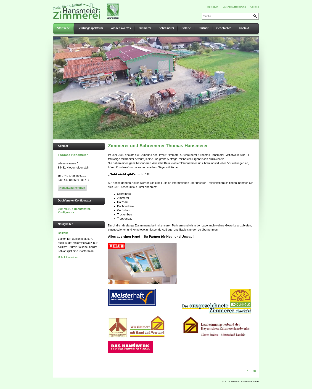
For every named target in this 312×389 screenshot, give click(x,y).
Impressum (212, 6)
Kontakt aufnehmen (72, 187)
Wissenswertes (121, 28)
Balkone (63, 233)
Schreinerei (166, 28)
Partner (204, 28)
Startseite (63, 28)
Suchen (255, 16)
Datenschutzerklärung (234, 6)
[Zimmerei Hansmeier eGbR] (86, 11)
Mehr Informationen (68, 257)
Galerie (186, 28)
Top (253, 371)
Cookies (254, 6)
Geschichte (223, 28)
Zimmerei (145, 28)
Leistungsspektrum (90, 28)
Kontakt (244, 28)
